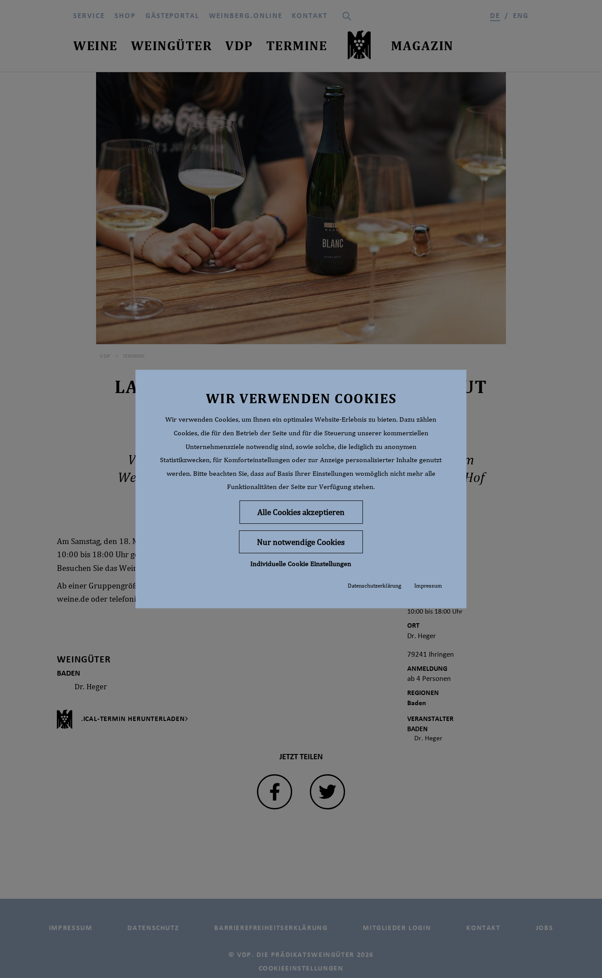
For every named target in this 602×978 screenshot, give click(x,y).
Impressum (428, 585)
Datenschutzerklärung (374, 585)
